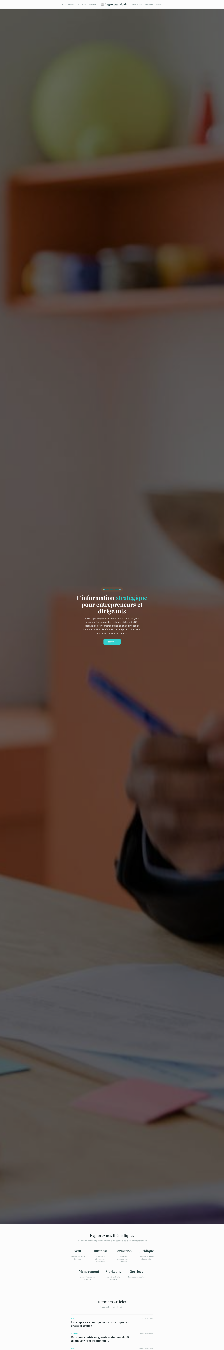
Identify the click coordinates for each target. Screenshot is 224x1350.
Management (137, 4)
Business (71, 4)
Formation (82, 4)
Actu (63, 4)
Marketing (149, 4)
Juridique (92, 4)
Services (159, 4)
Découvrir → (112, 642)
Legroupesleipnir (114, 4)
